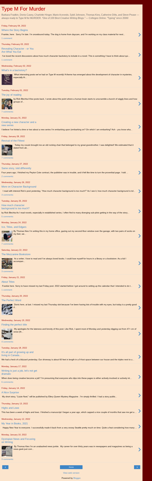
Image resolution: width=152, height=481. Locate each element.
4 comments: (7, 341)
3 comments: (7, 195)
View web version (71, 473)
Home (71, 467)
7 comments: (7, 111)
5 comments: (7, 216)
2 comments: (7, 176)
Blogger (76, 478)
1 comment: (7, 38)
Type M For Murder (23, 9)
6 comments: (7, 382)
